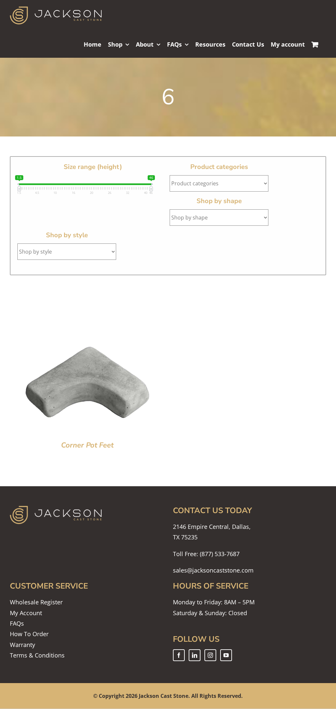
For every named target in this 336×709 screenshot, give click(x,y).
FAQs (17, 623)
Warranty (22, 645)
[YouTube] (226, 655)
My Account (26, 613)
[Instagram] (210, 655)
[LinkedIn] (194, 655)
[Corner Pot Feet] (87, 284)
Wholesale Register (36, 602)
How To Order (29, 634)
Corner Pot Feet (87, 445)
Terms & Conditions (37, 655)
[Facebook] (179, 655)
